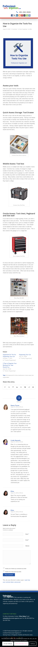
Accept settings (8, 643)
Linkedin (17, 15)
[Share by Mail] (33, 387)
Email (24, 15)
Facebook (12, 15)
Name (27, 534)
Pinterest (22, 15)
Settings (32, 643)
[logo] (16, 5)
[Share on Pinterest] (13, 387)
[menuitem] (32, 5)
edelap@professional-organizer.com (12, 618)
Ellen (31, 29)
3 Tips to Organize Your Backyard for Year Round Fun (10, 365)
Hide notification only (21, 643)
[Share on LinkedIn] (17, 387)
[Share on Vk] (25, 387)
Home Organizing (23, 29)
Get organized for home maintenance (15, 375)
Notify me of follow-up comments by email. (15, 568)
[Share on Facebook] (5, 387)
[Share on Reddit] (29, 387)
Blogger (19, 15)
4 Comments (14, 29)
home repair (28, 375)
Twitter (14, 15)
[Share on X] (9, 387)
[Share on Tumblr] (21, 387)
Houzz (27, 15)
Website (27, 545)
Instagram (29, 15)
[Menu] (32, 5)
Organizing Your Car (25, 354)
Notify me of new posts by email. (13, 571)
